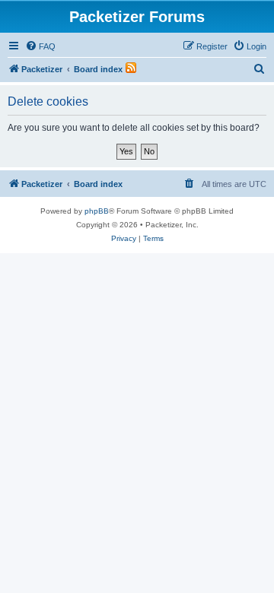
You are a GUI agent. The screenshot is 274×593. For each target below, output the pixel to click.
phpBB (96, 211)
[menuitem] (40, 46)
